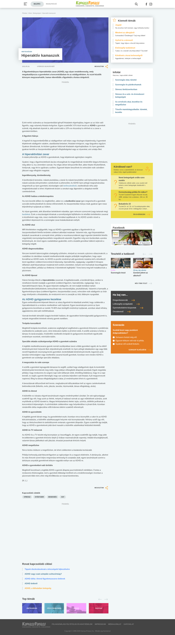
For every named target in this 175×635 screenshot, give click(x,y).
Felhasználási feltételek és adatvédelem (72, 624)
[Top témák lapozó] (65, 599)
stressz (27, 497)
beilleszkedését (70, 186)
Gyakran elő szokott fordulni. (128, 344)
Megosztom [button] (99, 66)
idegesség (52, 497)
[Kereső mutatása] (136, 4)
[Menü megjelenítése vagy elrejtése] (25, 4)
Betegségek (37, 13)
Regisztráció (51, 4)
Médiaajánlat (114, 624)
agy (62, 497)
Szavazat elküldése (137, 350)
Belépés (37, 4)
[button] (146, 4)
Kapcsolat (129, 624)
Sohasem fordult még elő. (126, 337)
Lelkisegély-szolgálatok (123, 304)
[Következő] (105, 599)
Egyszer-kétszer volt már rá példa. (130, 341)
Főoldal (24, 13)
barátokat (26, 214)
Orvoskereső (118, 312)
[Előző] (99, 599)
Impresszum (100, 624)
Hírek (30, 13)
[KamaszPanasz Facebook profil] (132, 237)
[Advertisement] (65, 533)
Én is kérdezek (139, 214)
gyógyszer (39, 497)
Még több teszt (141, 283)
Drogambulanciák (120, 300)
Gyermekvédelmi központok (125, 308)
